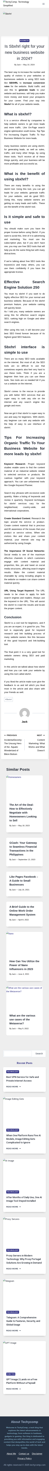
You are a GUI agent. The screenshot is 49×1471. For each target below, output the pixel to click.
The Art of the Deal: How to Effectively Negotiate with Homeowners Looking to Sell (23, 812)
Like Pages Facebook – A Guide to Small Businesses (23, 880)
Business (24, 41)
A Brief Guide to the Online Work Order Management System (22, 910)
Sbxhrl (8, 699)
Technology (13, 1072)
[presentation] (24, 787)
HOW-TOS (11, 1374)
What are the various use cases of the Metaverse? (22, 1019)
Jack (19, 65)
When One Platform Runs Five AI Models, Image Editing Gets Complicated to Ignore (23, 1139)
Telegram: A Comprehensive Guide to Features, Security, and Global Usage (23, 1321)
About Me (11, 1453)
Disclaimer (37, 1453)
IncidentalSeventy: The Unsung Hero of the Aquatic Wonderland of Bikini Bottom (13, 744)
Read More (13, 1087)
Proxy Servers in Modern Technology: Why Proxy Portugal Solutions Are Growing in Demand (24, 1259)
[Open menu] (43, 4)
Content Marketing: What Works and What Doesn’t (36, 743)
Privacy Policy (25, 1458)
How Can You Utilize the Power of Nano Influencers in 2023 (24, 965)
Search (39, 1053)
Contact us (24, 1453)
